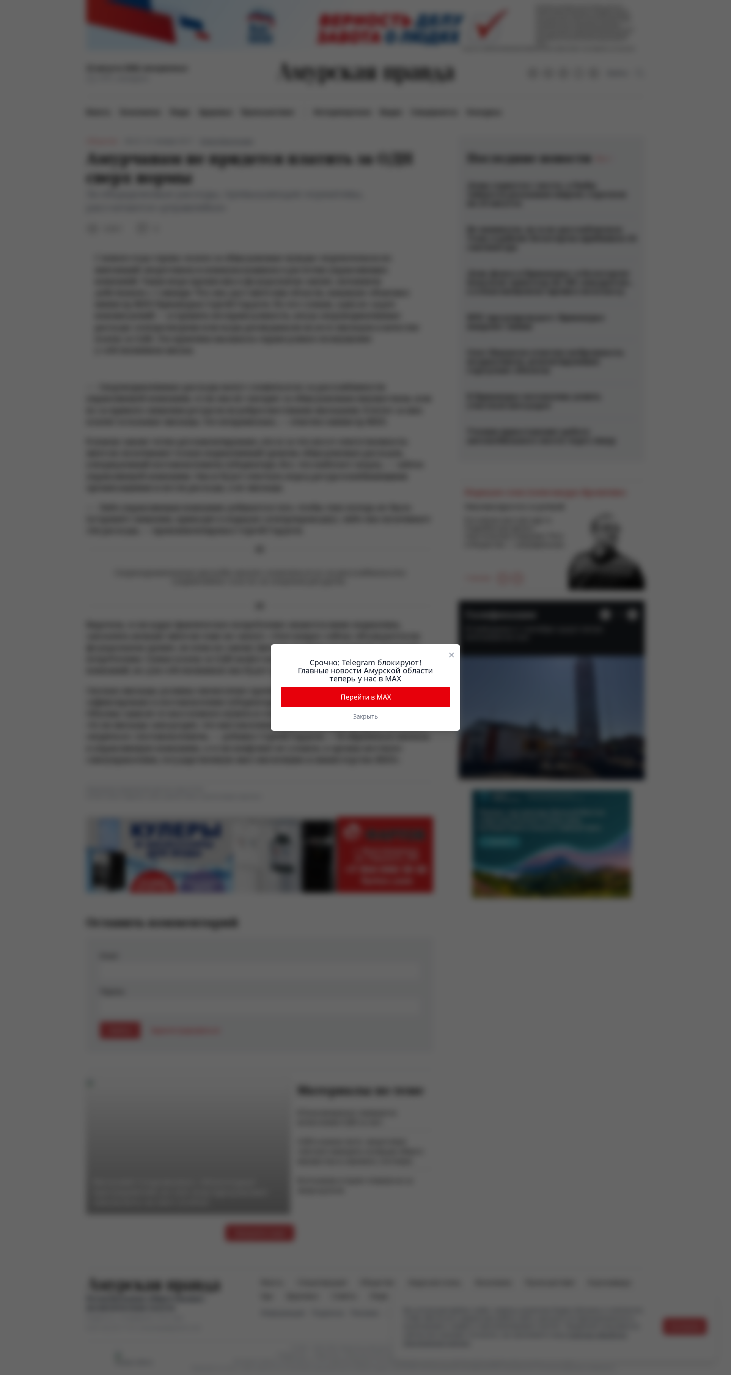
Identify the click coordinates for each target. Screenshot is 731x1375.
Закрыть (365, 716)
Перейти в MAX (366, 697)
